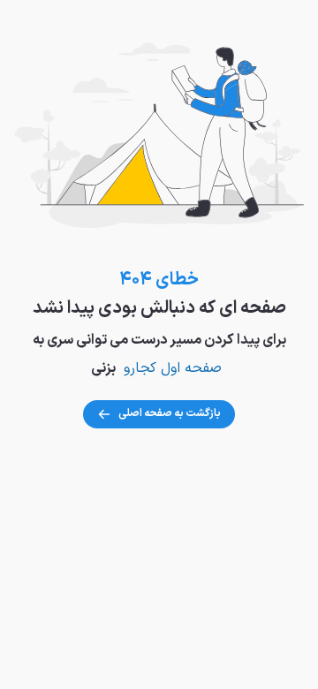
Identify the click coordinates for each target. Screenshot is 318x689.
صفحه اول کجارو (173, 368)
